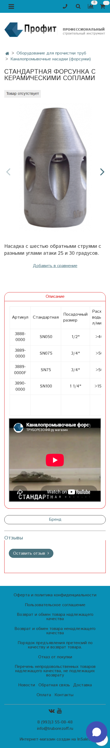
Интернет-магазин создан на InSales (55, 739)
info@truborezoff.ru (55, 729)
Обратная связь (54, 685)
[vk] (52, 711)
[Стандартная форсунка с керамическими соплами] (55, 167)
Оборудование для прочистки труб (51, 53)
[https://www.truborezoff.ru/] (55, 30)
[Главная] (7, 54)
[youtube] (59, 711)
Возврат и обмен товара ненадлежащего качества (55, 631)
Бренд (55, 519)
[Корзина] (103, 6)
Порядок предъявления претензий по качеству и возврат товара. (55, 645)
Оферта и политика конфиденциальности (55, 595)
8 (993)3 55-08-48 (55, 722)
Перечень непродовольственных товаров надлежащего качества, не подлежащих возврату (55, 671)
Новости (26, 685)
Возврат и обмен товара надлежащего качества (55, 617)
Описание (55, 296)
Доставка (82, 685)
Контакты (63, 695)
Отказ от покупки (55, 657)
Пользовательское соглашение (55, 605)
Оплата (44, 695)
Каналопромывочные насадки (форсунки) (50, 59)
